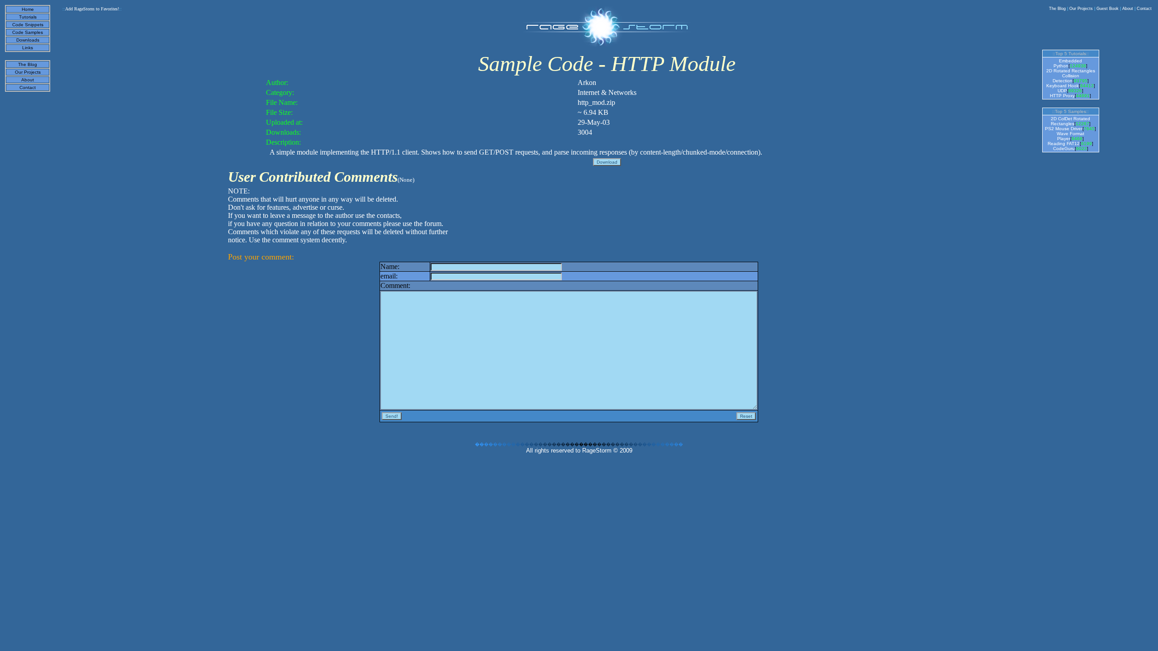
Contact (1144, 8)
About (1127, 8)
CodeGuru (1064, 148)
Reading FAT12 (1064, 143)
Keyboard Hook (1062, 85)
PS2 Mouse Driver (1063, 128)
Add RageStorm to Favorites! (92, 8)
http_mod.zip (596, 102)
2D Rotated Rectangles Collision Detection (1070, 75)
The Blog (1057, 8)
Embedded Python (1068, 63)
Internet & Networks (607, 92)
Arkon (587, 82)
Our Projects (1081, 8)
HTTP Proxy (1062, 95)
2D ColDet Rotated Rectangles (1071, 121)
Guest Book (1107, 8)
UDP (1062, 90)
